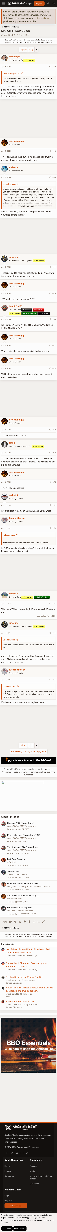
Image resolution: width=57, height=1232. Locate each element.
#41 (54, 66)
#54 (54, 603)
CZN (9, 862)
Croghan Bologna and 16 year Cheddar (24, 977)
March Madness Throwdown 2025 (23, 835)
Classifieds (34, 1184)
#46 (54, 319)
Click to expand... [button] (28, 206)
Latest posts (7, 944)
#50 (54, 453)
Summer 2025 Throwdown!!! (20, 823)
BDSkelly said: (9, 640)
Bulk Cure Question (16, 859)
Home (7, 1166)
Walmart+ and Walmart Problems (22, 883)
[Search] (53, 3)
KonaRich (11, 910)
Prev (24, 50)
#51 (54, 482)
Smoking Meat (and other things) (41, 1177)
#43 (54, 177)
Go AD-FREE (15, 1206)
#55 (54, 633)
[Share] (50, 66)
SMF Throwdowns (28, 826)
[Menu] (4, 3)
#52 (54, 505)
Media (32, 1171)
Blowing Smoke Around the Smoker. (35, 886)
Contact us (9, 1176)
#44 (54, 267)
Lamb (8, 958)
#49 (54, 430)
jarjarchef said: (9, 184)
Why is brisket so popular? (19, 907)
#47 (54, 345)
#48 (54, 368)
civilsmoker (12, 898)
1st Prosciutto (13, 871)
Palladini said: (9, 535)
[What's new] (48, 3)
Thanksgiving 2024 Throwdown (22, 847)
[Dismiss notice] (53, 11)
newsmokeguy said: (11, 73)
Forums (8, 1171)
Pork (14, 862)
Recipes (33, 1166)
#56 (54, 680)
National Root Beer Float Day (20, 1001)
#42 (54, 151)
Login (7, 1195)
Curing (24, 874)
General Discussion (25, 910)
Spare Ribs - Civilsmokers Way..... (23, 895)
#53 (54, 528)
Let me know (43, 18)
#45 (54, 293)
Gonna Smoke (13, 874)
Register (8, 1200)
